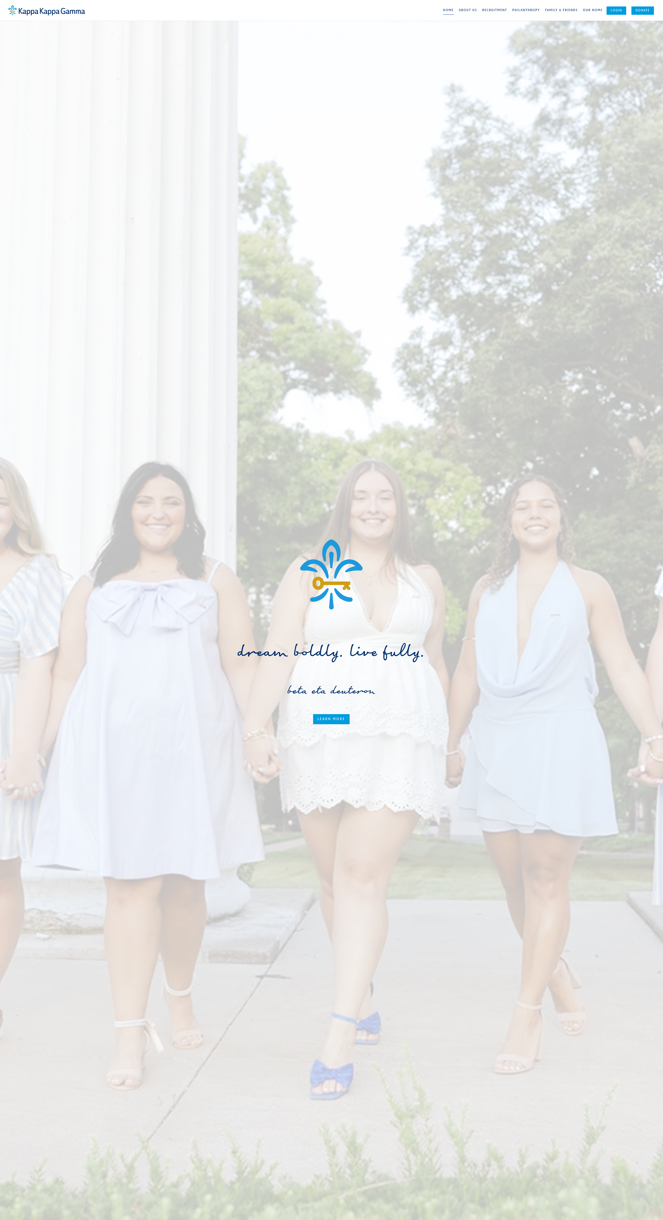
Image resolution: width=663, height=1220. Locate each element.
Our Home (593, 10)
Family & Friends (561, 10)
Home (448, 10)
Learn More (331, 719)
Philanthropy (526, 10)
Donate (643, 10)
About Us (468, 10)
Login (616, 10)
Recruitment (494, 10)
